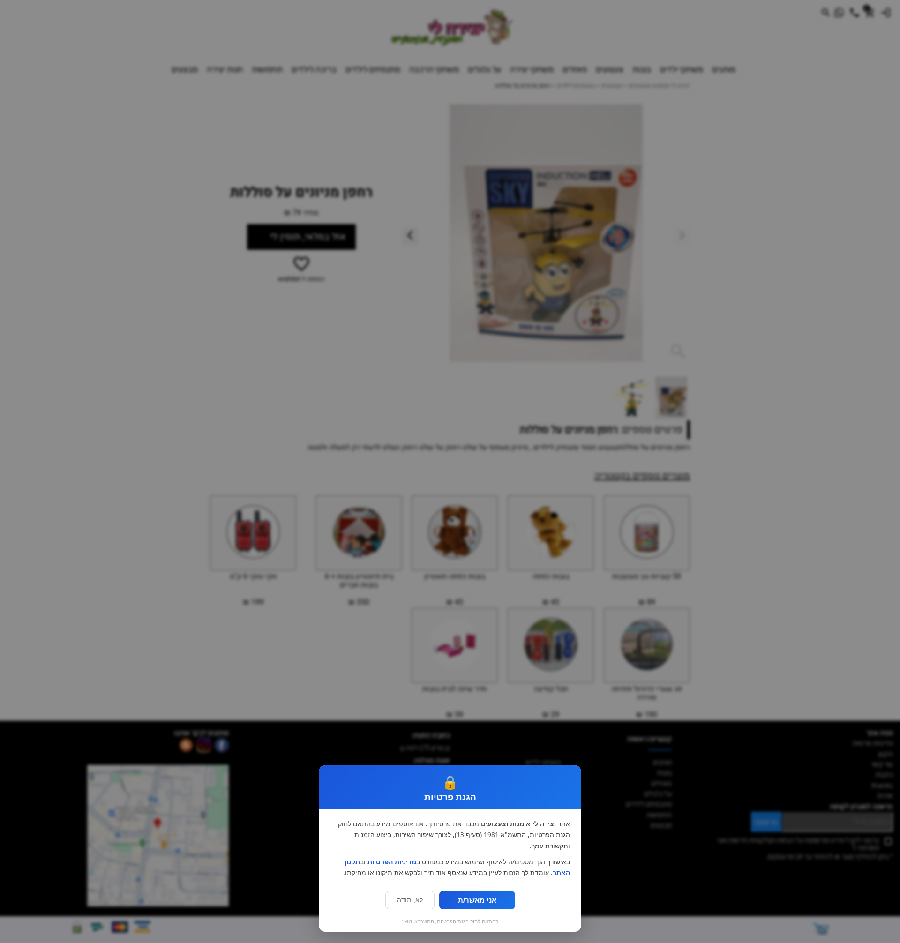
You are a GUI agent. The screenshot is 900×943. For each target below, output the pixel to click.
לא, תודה (410, 900)
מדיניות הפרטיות (392, 862)
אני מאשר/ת (477, 900)
